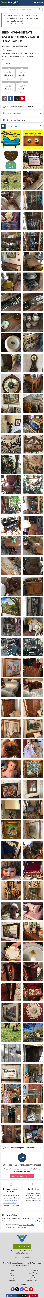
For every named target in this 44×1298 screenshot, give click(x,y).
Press (32, 1275)
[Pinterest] (31, 1289)
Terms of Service (32, 1270)
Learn (12, 1273)
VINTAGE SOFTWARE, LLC (27, 1250)
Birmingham (19, 1227)
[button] (22, 106)
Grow (12, 1275)
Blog (12, 1278)
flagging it (38, 1200)
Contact (12, 1280)
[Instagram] (22, 1289)
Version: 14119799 (22, 1257)
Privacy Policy (32, 1273)
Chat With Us (23, 1246)
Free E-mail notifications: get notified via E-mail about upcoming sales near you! (22, 1264)
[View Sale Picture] (11, 139)
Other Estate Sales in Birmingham (23, 24)
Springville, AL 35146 (26, 1225)
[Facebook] (13, 1289)
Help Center (32, 1278)
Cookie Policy (32, 1280)
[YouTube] (26, 1289)
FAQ (12, 1270)
